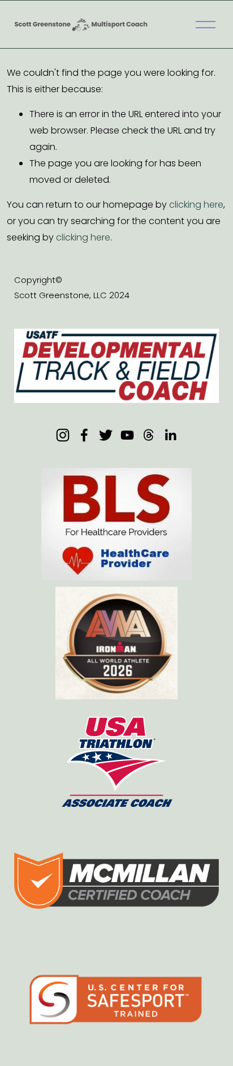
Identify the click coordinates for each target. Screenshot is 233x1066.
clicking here (196, 204)
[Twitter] (106, 435)
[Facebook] (84, 435)
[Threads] (149, 435)
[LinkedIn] (170, 435)
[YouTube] (127, 435)
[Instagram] (63, 435)
